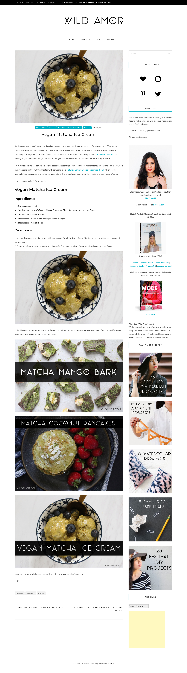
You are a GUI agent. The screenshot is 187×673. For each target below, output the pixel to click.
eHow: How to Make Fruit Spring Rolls (39, 608)
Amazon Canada (164, 266)
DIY (98, 39)
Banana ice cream (105, 154)
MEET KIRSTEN (32, 2)
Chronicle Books (162, 262)
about (70, 39)
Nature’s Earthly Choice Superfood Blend (85, 170)
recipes (110, 39)
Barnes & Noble (146, 262)
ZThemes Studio (106, 663)
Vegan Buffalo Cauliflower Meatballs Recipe (98, 609)
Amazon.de (150, 314)
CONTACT (19, 2)
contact (85, 39)
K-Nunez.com (159, 205)
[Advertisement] (147, 629)
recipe (41, 593)
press (42, 2)
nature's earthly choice (69, 128)
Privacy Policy (54, 2)
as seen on (41, 128)
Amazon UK (151, 266)
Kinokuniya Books (136, 266)
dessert (52, 128)
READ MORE (150, 198)
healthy (30, 593)
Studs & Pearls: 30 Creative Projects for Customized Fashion (88, 2)
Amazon (134, 262)
